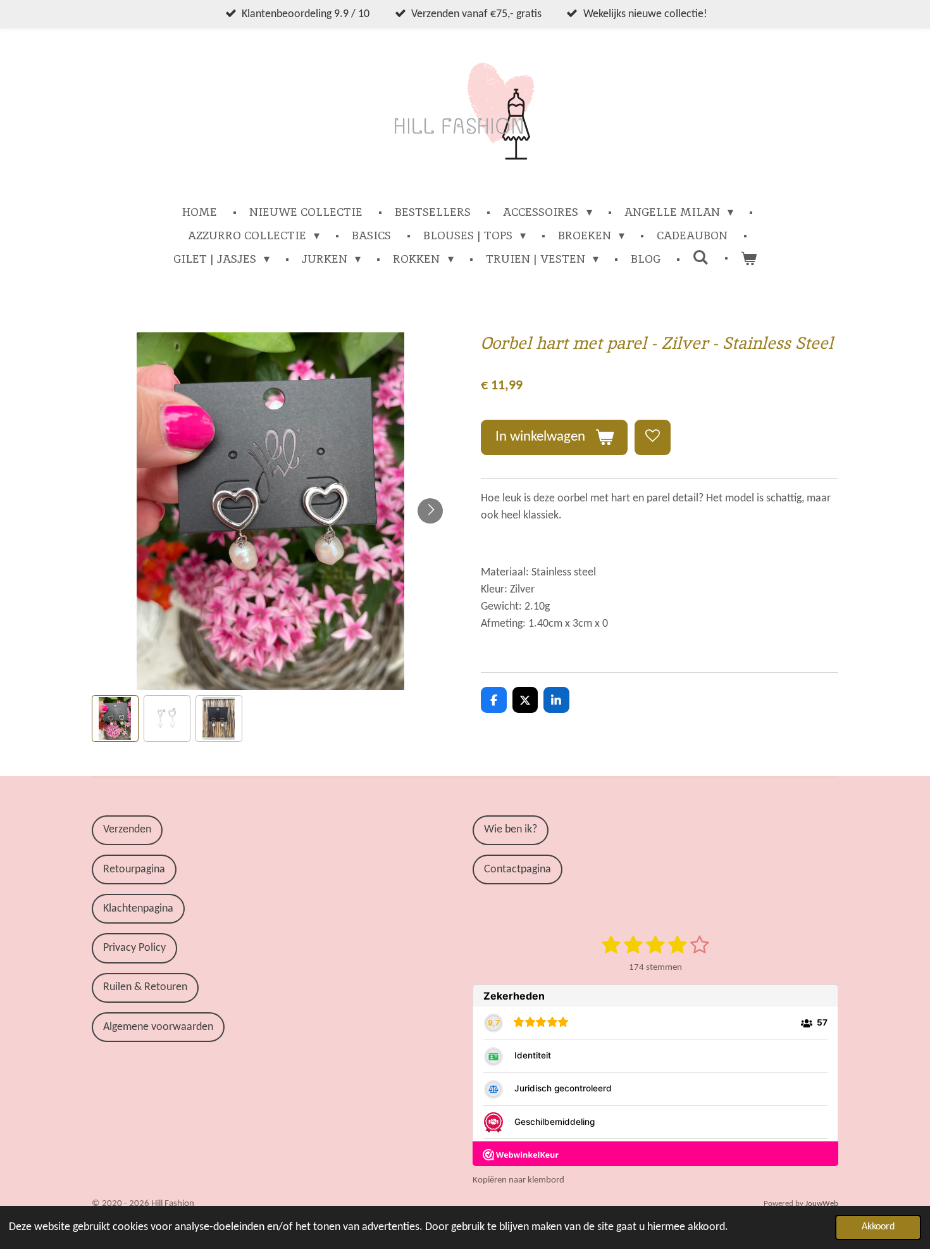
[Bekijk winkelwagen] (749, 258)
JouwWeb (821, 1204)
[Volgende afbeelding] (430, 511)
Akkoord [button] (878, 1227)
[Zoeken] (700, 257)
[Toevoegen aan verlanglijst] (652, 437)
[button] (115, 718)
